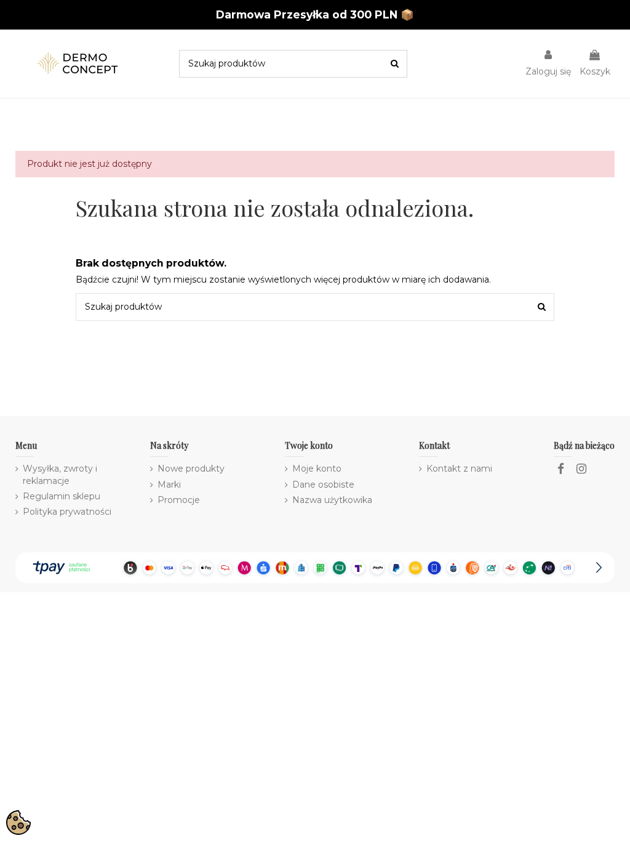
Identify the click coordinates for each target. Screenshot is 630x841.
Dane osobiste (323, 484)
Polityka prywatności (67, 511)
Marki (169, 484)
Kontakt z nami (459, 468)
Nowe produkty (191, 468)
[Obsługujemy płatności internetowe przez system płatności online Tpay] (314, 566)
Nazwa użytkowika (332, 499)
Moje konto (316, 468)
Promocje (179, 499)
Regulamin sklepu (61, 496)
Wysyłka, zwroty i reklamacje (60, 474)
